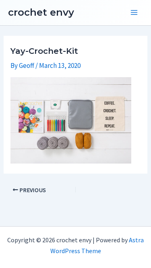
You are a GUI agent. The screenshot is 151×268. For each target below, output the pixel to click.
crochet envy (41, 12)
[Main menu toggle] (134, 13)
